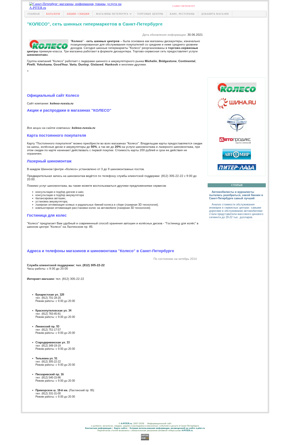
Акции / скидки (78, 13)
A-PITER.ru (126, 423)
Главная (34, 13)
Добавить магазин (215, 13)
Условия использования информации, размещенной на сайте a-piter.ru (167, 428)
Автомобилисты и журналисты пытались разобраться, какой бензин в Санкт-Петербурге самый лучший (236, 195)
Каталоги (53, 13)
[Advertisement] (236, 46)
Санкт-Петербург (183, 5)
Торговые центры (150, 13)
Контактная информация (98, 428)
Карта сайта (120, 428)
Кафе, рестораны (182, 13)
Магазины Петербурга (112, 13)
